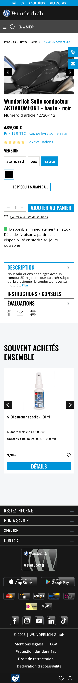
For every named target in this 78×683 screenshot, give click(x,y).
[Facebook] (14, 620)
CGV (53, 644)
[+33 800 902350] (73, 52)
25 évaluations (41, 142)
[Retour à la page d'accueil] (23, 12)
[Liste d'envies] (61, 678)
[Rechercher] (12, 27)
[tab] (39, 275)
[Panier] (75, 27)
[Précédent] (8, 72)
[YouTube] (39, 620)
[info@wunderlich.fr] (73, 64)
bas (33, 161)
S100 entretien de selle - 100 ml (28, 417)
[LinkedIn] (51, 620)
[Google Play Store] (58, 581)
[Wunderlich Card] (39, 560)
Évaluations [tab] (21, 303)
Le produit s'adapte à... (30, 186)
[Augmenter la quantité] (22, 208)
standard (15, 161)
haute (49, 161)
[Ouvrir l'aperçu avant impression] (33, 313)
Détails (39, 466)
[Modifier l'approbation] (15, 678)
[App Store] (20, 581)
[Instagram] (26, 620)
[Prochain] (70, 72)
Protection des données (36, 651)
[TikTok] (63, 620)
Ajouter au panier (51, 207)
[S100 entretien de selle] (39, 391)
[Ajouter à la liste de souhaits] (69, 455)
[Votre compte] (70, 678)
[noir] (9, 174)
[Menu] (4, 27)
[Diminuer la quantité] (8, 208)
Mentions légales (29, 644)
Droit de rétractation (36, 658)
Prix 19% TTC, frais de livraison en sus (36, 133)
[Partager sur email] (20, 313)
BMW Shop (26, 26)
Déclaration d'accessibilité (39, 666)
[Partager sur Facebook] (9, 313)
